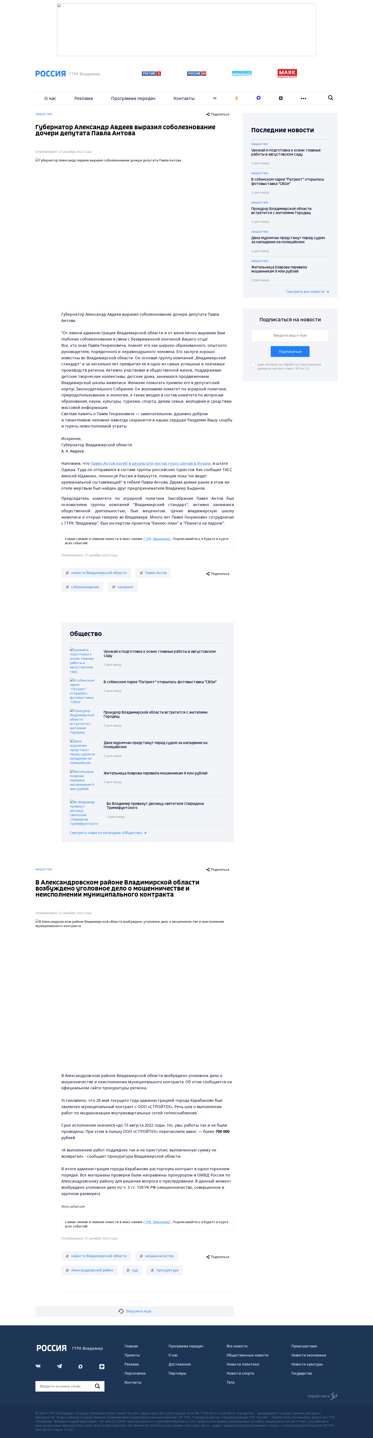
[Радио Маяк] (287, 77)
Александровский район (92, 1270)
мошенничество (159, 1256)
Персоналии (135, 1373)
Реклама (83, 98)
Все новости (237, 1346)
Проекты (132, 1355)
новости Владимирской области (99, 572)
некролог (125, 587)
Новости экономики (308, 1355)
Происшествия (304, 1346)
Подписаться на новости (290, 320)
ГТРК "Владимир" (157, 538)
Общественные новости (248, 1355)
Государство (301, 1373)
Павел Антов (156, 572)
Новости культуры (307, 1364)
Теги (231, 1382)
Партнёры (177, 1373)
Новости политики (243, 1364)
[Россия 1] (151, 74)
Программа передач (133, 98)
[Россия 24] (196, 74)
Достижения (180, 1364)
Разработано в (319, 1396)
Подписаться (290, 351)
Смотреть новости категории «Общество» (106, 832)
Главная (131, 1346)
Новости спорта (240, 1373)
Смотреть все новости (305, 291)
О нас (50, 98)
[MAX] (258, 98)
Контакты (184, 98)
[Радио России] (242, 75)
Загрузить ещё (138, 1311)
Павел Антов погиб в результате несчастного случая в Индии (150, 463)
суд (135, 1270)
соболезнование (85, 587)
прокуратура (167, 1270)
